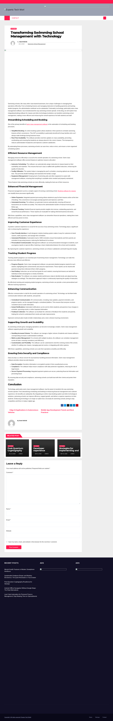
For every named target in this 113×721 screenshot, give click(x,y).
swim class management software (37, 124)
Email (8, 520)
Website (8, 531)
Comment (9, 472)
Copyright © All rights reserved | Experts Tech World (17, 717)
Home (90, 717)
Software (13, 28)
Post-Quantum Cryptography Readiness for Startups (15, 451)
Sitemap (97, 717)
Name (8, 509)
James (20, 453)
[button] (107, 18)
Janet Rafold (23, 42)
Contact (15, 18)
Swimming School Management (36, 44)
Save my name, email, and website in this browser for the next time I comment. (32, 542)
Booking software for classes (67, 191)
